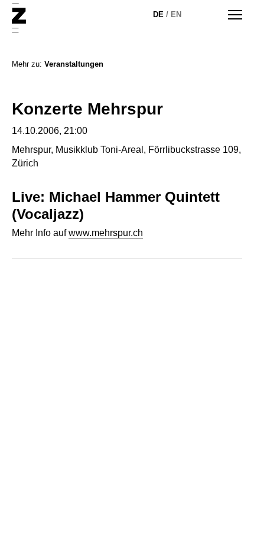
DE (158, 14)
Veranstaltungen (73, 64)
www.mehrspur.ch (106, 233)
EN (176, 14)
